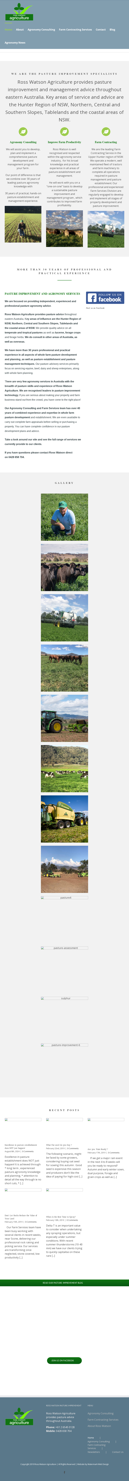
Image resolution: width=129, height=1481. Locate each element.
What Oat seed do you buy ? (59, 1145)
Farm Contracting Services (103, 1419)
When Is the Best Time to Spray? (61, 1217)
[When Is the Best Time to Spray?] (64, 1200)
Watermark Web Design (98, 1464)
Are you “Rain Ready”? (98, 1149)
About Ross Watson (99, 1426)
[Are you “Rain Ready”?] (106, 1131)
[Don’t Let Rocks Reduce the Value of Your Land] (23, 1200)
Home (91, 1437)
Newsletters (94, 1451)
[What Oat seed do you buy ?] (64, 1129)
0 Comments (28, 1151)
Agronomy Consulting (101, 1413)
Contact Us (117, 1451)
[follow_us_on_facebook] (105, 293)
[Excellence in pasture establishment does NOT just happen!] (23, 1129)
